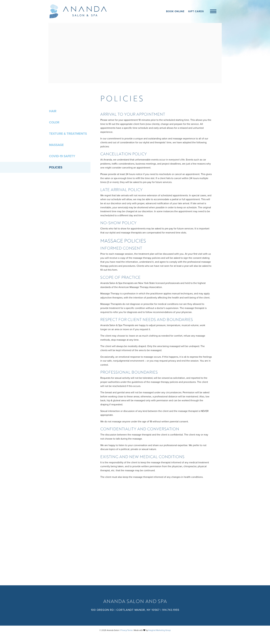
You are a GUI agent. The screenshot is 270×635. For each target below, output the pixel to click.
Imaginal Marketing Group (159, 630)
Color (54, 122)
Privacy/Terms (126, 630)
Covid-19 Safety (62, 156)
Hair (52, 111)
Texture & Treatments (68, 134)
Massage (56, 145)
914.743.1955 (170, 610)
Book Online (175, 11)
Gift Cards (196, 11)
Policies (55, 167)
